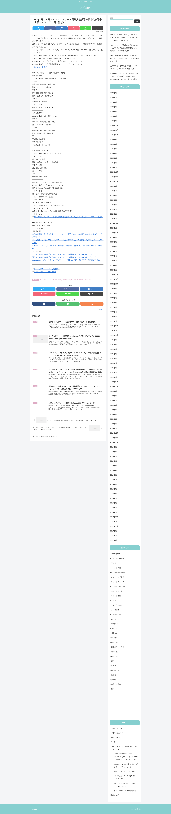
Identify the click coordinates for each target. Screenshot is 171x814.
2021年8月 (114, 344)
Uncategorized (116, 554)
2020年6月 (114, 405)
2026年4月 (114, 111)
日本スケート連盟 (40, 67)
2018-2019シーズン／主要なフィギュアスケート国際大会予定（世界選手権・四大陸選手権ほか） (67, 260)
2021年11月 (114, 330)
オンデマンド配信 (117, 577)
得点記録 (114, 642)
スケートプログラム (118, 586)
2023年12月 (114, 223)
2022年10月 (114, 284)
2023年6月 (114, 247)
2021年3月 (114, 368)
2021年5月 (114, 358)
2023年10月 (114, 233)
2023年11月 (114, 228)
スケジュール (115, 737)
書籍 (112, 661)
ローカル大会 (116, 619)
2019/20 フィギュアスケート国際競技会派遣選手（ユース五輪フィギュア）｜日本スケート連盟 (68, 217)
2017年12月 (114, 517)
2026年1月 (114, 121)
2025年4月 (114, 153)
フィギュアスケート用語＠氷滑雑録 (123, 791)
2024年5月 (114, 200)
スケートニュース (117, 582)
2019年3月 (114, 475)
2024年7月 (114, 191)
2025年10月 (114, 135)
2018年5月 (114, 498)
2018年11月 (114, 480)
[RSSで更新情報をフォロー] (91, 304)
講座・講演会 (116, 684)
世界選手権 (67, 279)
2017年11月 (114, 522)
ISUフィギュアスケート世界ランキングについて (124, 748)
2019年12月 (114, 433)
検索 (111, 18)
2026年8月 (114, 93)
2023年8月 (114, 242)
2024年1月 (114, 219)
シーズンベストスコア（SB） (124, 771)
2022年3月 (114, 316)
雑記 (112, 689)
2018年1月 (114, 512)
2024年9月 (114, 186)
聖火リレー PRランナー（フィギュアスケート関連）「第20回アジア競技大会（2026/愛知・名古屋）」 (124, 37)
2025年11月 (114, 130)
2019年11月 (114, 438)
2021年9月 (114, 340)
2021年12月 (114, 326)
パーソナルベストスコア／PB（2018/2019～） (124, 784)
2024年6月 (114, 195)
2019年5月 (114, 466)
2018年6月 (114, 493)
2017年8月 (114, 531)
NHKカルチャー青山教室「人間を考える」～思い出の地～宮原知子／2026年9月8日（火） (124, 58)
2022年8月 (114, 293)
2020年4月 (114, 414)
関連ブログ (115, 795)
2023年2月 (114, 265)
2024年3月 (114, 209)
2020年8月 (114, 396)
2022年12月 (114, 274)
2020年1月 (114, 428)
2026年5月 (114, 107)
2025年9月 (114, 139)
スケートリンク (116, 591)
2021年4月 (114, 363)
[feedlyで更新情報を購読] (67, 304)
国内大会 (114, 628)
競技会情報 (115, 670)
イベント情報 (116, 568)
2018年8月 (114, 484)
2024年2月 (114, 214)
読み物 (113, 680)
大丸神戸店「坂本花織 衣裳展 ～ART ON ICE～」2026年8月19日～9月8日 (123, 67)
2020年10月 (114, 386)
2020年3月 (114, 419)
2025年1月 (114, 167)
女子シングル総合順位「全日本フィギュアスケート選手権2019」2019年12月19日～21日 (64, 254)
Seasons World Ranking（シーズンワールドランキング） (126, 765)
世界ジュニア (58, 279)
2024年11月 (114, 177)
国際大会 (36, 279)
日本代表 (88, 279)
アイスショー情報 (117, 558)
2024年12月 (114, 172)
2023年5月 (114, 251)
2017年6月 (114, 540)
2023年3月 (114, 261)
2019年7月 (114, 456)
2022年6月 (114, 302)
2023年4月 (114, 256)
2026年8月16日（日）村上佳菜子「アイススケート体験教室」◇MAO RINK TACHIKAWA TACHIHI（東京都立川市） (124, 76)
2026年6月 (114, 102)
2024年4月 (114, 205)
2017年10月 (114, 526)
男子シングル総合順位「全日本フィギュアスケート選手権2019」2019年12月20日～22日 (64, 257)
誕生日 (113, 675)
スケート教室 (116, 596)
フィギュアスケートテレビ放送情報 (46, 269)
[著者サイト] (43, 304)
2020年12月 (114, 382)
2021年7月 (114, 349)
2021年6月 (114, 354)
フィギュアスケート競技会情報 (45, 272)
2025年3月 (114, 158)
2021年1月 (114, 377)
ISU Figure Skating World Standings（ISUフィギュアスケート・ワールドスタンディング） (126, 757)
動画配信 (114, 624)
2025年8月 (114, 144)
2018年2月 (114, 508)
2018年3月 (114, 503)
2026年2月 (114, 116)
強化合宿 (114, 638)
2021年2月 (114, 372)
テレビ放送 (115, 610)
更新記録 (114, 656)
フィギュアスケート (47, 279)
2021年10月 (114, 335)
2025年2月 (114, 163)
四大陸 (74, 279)
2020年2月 (114, 424)
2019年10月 (114, 442)
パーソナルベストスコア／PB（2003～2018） (124, 777)
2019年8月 (114, 452)
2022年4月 (114, 312)
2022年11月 (114, 279)
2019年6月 (114, 461)
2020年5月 (114, 410)
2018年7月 (114, 489)
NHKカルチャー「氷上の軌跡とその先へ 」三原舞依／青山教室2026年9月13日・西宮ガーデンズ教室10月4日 (124, 48)
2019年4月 (114, 470)
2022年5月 (114, 307)
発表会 (113, 666)
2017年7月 (114, 535)
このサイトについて (118, 728)
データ (113, 600)
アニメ (113, 563)
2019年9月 (114, 447)
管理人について (118, 733)
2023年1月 (114, 270)
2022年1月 (114, 321)
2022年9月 (114, 288)
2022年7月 (114, 298)
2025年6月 (114, 149)
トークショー (116, 614)
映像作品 (114, 652)
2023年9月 (114, 237)
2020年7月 (114, 400)
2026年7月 (114, 97)
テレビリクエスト (117, 605)
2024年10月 (114, 181)
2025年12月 (114, 125)
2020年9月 (114, 391)
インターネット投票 (118, 572)
